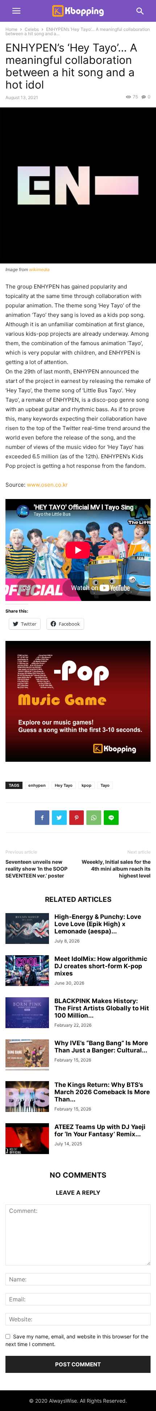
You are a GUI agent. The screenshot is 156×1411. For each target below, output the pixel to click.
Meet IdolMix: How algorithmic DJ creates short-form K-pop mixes (100, 966)
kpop (86, 785)
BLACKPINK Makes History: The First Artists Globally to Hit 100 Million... (101, 1008)
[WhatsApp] (93, 817)
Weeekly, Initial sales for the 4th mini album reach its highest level (116, 869)
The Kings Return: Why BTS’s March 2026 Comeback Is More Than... (102, 1092)
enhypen (37, 785)
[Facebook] (42, 817)
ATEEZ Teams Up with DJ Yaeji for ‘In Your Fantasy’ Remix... (99, 1130)
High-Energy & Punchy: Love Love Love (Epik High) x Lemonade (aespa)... (97, 924)
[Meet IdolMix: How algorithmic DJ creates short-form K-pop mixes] (27, 971)
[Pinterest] (76, 817)
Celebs (32, 29)
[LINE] (111, 817)
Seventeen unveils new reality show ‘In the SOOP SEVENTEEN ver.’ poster (36, 869)
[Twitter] (59, 817)
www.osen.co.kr (47, 484)
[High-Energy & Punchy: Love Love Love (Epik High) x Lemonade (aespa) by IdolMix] (27, 929)
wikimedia (39, 269)
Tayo (105, 785)
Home (11, 29)
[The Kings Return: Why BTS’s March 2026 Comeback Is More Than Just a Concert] (27, 1097)
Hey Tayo (64, 785)
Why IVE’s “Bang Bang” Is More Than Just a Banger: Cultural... (101, 1046)
